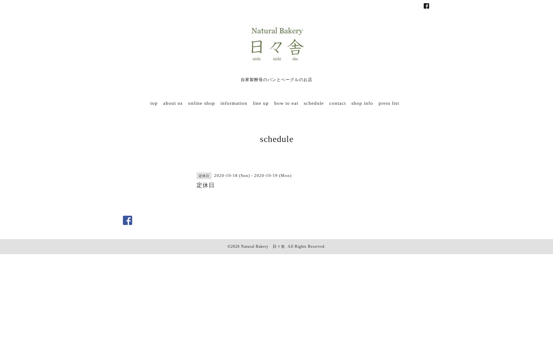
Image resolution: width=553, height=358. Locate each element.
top (154, 103)
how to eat (286, 103)
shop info (362, 103)
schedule (314, 103)
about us (173, 103)
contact (337, 103)
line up (261, 103)
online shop (201, 103)
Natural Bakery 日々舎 (263, 246)
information (233, 103)
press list (389, 103)
